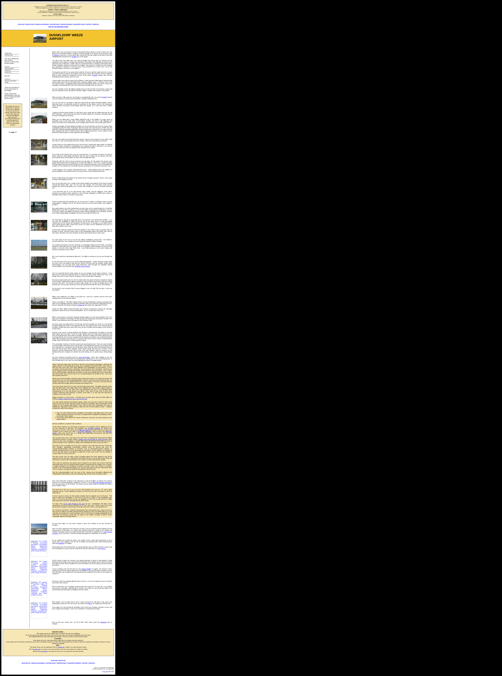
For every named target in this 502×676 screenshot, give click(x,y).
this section (44, 651)
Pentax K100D (86, 569)
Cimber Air (81, 305)
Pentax (89, 603)
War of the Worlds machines (102, 482)
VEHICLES (8, 70)
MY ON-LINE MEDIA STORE (10, 81)
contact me (95, 24)
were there (102, 548)
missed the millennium (84, 431)
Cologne (56, 55)
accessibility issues (79, 24)
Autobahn (61, 543)
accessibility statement (74, 663)
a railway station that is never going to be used (72, 399)
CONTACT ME (9, 55)
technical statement (66, 24)
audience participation (42, 24)
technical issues (61, 663)
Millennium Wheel (84, 430)
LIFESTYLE (8, 72)
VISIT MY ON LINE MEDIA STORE (58, 26)
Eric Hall (105, 671)
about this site (30, 24)
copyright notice (55, 24)
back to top (62, 660)
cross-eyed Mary (84, 357)
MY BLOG (7, 79)
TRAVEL (7, 66)
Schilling (74, 56)
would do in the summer (82, 266)
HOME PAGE (8, 53)
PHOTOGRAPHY (9, 68)
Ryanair (94, 75)
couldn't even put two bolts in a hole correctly (93, 439)
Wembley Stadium (94, 428)
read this (88, 24)
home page (21, 24)
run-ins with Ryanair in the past (74, 504)
